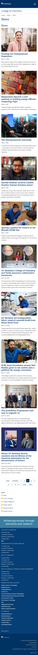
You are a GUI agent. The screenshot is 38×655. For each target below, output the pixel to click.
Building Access (5, 587)
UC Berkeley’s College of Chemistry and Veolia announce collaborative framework (18, 273)
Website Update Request (8, 608)
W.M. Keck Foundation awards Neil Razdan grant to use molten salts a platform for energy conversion (18, 367)
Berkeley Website (6, 614)
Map (2, 541)
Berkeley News (6, 616)
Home (3, 15)
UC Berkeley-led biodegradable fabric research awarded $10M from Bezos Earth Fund (18, 320)
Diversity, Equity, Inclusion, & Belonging (12, 594)
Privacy (34, 647)
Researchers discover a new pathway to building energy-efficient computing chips (18, 99)
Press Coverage (8, 498)
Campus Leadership (7, 618)
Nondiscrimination (31, 645)
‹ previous (15, 480)
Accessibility (33, 642)
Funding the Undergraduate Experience (14, 54)
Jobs (2, 602)
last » (31, 484)
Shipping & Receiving (7, 604)
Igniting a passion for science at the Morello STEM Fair (18, 228)
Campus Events (6, 620)
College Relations (6, 589)
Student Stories (8, 511)
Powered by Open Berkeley (29, 640)
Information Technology (8, 600)
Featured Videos (8, 508)
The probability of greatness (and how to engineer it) (17, 411)
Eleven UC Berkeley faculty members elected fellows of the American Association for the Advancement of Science (16, 457)
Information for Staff (7, 598)
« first (8, 480)
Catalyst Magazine (8, 501)
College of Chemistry (11, 10)
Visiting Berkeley (6, 624)
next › (25, 484)
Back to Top (33, 652)
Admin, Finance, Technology (9, 585)
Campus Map (5, 622)
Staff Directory (6, 606)
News (8, 15)
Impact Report (7, 505)
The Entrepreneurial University (16, 139)
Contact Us (4, 591)
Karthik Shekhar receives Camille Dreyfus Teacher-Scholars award (17, 183)
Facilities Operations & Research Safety (12, 596)
